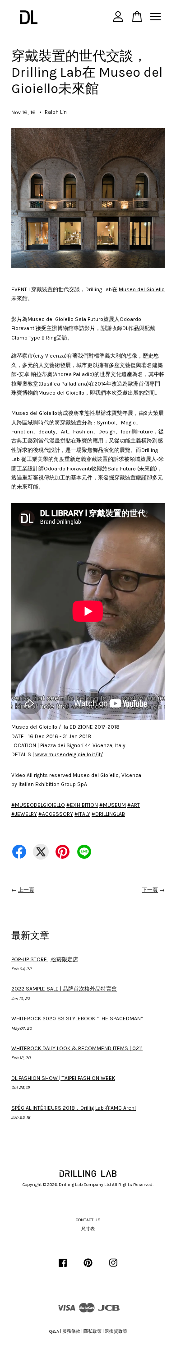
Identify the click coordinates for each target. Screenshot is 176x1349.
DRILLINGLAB (108, 814)
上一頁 (26, 890)
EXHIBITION (82, 805)
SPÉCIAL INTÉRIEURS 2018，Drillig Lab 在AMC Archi (73, 1108)
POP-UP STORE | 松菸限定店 (44, 959)
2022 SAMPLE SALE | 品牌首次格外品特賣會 (64, 989)
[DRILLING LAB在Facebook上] (62, 1267)
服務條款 (71, 1331)
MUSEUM (112, 805)
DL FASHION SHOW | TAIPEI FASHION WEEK (63, 1078)
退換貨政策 (116, 1331)
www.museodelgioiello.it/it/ (69, 754)
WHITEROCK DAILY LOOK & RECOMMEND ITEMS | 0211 (77, 1048)
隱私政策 (92, 1331)
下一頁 (150, 890)
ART (133, 805)
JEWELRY (24, 814)
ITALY (82, 814)
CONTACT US (88, 1220)
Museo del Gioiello (142, 289)
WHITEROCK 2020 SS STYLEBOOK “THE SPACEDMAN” (77, 1018)
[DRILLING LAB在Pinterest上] (88, 1267)
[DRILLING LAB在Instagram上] (113, 1267)
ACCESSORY (55, 814)
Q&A (54, 1331)
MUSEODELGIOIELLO (38, 805)
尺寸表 (88, 1229)
